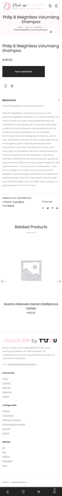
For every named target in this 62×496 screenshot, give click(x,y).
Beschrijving (9, 99)
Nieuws (5, 396)
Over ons (6, 387)
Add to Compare (12, 86)
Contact (6, 383)
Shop (27, 27)
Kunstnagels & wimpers (13, 424)
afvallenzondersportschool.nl (22, 364)
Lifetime (6, 456)
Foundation (8, 415)
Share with (47, 201)
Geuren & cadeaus (11, 420)
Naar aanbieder (23, 71)
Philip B (10, 205)
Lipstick (5, 433)
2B (3, 447)
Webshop (7, 392)
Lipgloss (6, 428)
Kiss (4, 452)
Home (19, 27)
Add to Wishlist (5, 86)
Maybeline (7, 461)
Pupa (4, 465)
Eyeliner (6, 411)
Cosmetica (37, 27)
